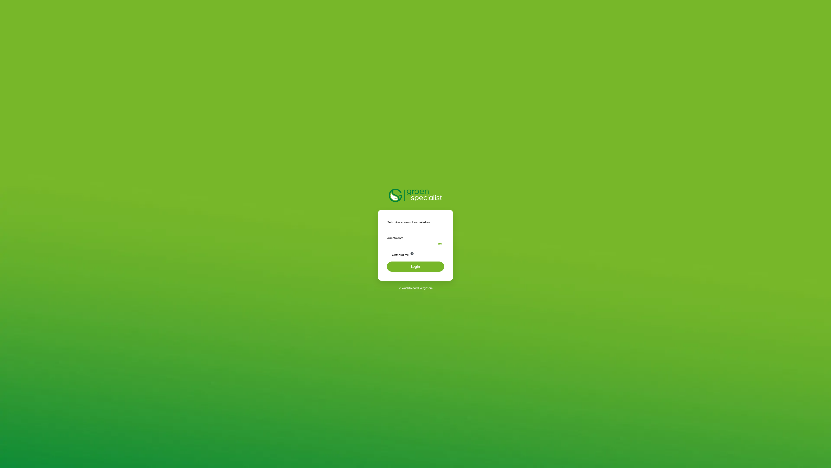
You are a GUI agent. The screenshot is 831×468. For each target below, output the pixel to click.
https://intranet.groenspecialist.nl (416, 195)
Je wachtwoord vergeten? (415, 288)
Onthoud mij (400, 255)
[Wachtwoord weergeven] (440, 244)
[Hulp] (412, 253)
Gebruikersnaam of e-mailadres (408, 222)
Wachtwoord (395, 238)
